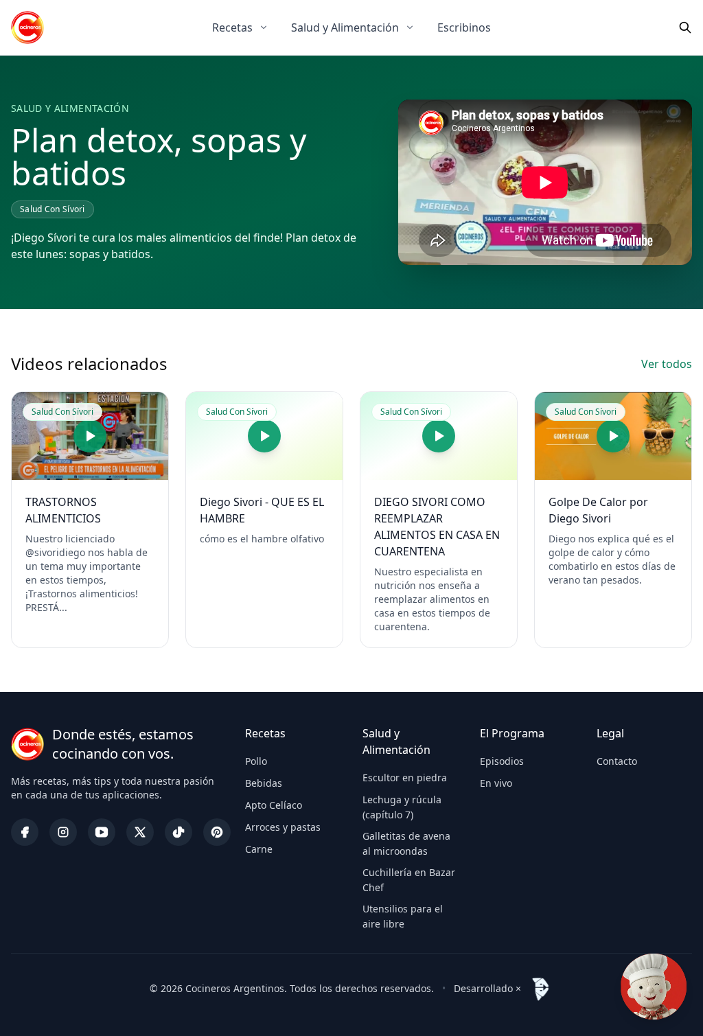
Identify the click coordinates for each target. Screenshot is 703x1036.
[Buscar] (685, 27)
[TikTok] (178, 832)
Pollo (256, 761)
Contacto (617, 761)
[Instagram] (63, 832)
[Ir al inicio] (27, 27)
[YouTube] (101, 832)
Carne (259, 848)
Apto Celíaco (273, 804)
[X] (140, 832)
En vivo (496, 783)
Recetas (232, 27)
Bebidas (263, 783)
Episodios (502, 761)
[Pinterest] (217, 832)
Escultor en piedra (404, 777)
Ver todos (666, 363)
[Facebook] (24, 832)
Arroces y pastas (283, 826)
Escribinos (464, 27)
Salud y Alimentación (345, 27)
